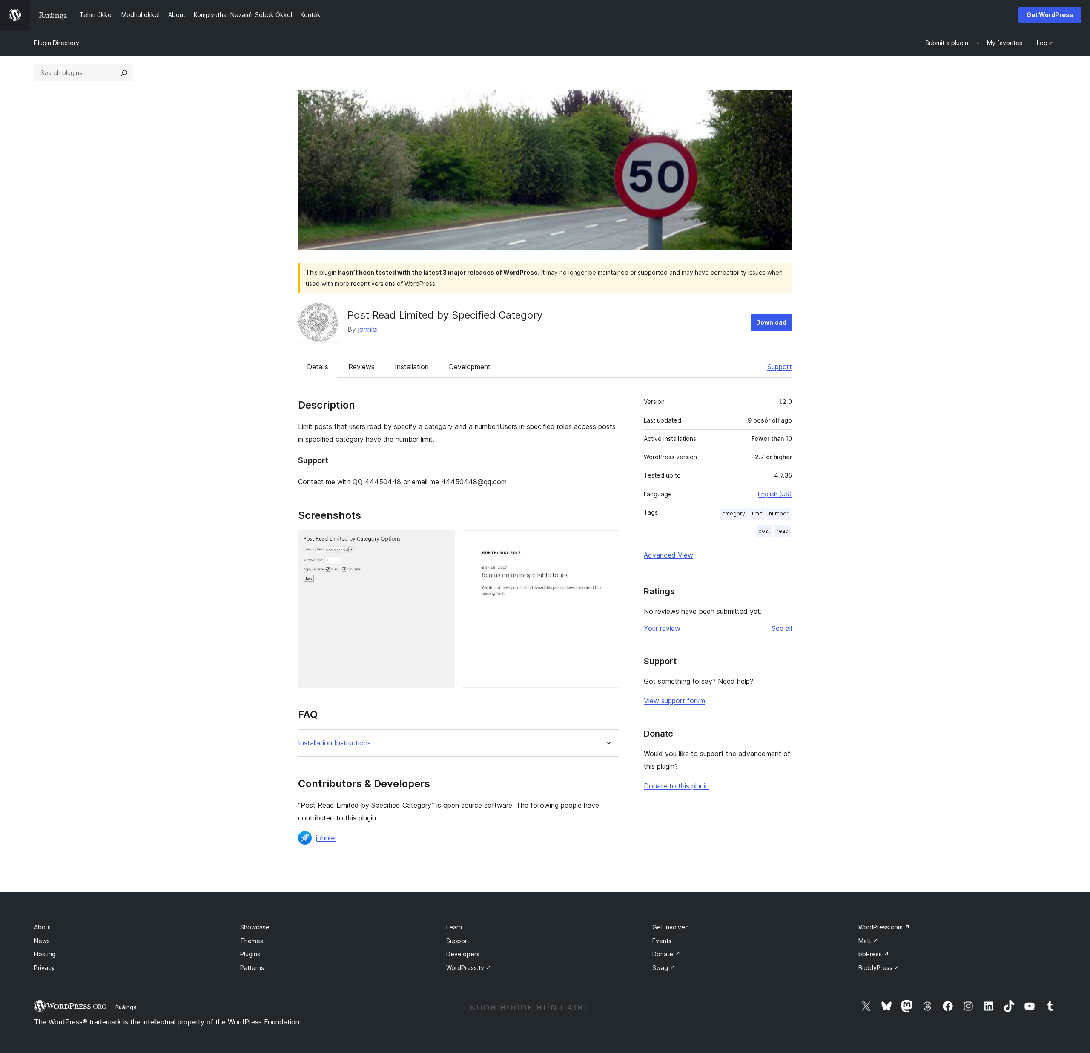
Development (469, 367)
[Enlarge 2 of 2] (607, 542)
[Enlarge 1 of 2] (443, 542)
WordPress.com (884, 927)
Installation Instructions (334, 743)
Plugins (250, 954)
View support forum (674, 700)
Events (661, 940)
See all (782, 628)
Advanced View (668, 555)
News (42, 940)
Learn (454, 927)
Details (317, 367)
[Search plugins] (124, 72)
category (733, 513)
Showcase (255, 927)
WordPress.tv (468, 967)
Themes (251, 940)
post (764, 531)
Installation (412, 367)
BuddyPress (879, 967)
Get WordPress (1050, 14)
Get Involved (670, 927)
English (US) (775, 494)
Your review (662, 628)
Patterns (252, 967)
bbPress (873, 954)
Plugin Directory (56, 42)
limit (757, 513)
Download (771, 322)
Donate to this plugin (676, 786)
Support (779, 367)
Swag (663, 967)
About (42, 927)
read (783, 531)
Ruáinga (126, 1007)
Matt (868, 940)
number (779, 513)
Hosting (45, 954)
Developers (462, 954)
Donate (666, 954)
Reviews (361, 367)
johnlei (368, 329)
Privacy (44, 967)
